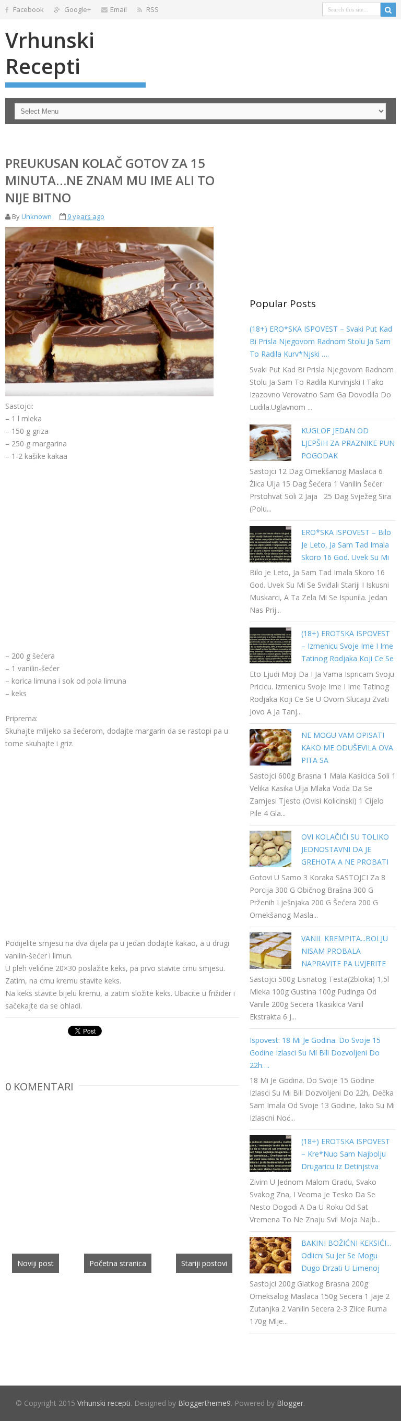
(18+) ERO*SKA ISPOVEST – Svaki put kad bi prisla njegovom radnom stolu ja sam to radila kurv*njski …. (321, 341)
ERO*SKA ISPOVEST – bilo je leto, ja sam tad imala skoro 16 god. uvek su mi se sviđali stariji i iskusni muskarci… (346, 557)
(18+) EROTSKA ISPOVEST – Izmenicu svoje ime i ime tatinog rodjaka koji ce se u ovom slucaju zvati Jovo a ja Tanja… (347, 658)
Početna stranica (117, 1263)
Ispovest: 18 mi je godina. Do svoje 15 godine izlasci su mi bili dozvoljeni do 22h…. (315, 1052)
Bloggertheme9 (204, 1403)
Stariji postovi (204, 1263)
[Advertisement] (93, 548)
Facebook (27, 9)
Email (118, 9)
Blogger (290, 1403)
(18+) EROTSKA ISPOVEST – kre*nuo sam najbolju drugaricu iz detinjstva (345, 1153)
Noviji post (35, 1263)
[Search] (388, 10)
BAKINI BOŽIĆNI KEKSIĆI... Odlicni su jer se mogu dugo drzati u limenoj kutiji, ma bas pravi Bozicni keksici (347, 1268)
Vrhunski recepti (50, 53)
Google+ (77, 9)
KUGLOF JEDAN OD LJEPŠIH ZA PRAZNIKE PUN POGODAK (348, 443)
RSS (152, 9)
